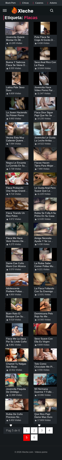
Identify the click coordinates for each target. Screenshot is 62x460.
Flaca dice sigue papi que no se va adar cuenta (44, 115)
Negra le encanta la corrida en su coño (16, 165)
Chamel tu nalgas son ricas (16, 365)
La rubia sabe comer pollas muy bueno (44, 266)
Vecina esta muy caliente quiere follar (15, 140)
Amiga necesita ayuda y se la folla (42, 241)
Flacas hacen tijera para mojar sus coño (43, 165)
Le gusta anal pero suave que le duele (45, 190)
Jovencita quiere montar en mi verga (15, 40)
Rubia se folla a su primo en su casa (45, 214)
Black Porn (11, 3)
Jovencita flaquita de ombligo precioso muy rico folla (16, 393)
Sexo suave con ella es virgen (43, 340)
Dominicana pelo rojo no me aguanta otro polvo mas (45, 318)
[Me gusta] (11, 425)
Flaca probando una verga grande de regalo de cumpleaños (16, 192)
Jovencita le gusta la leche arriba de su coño (44, 140)
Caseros (39, 3)
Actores (53, 3)
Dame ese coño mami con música (16, 265)
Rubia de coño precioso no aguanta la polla (15, 417)
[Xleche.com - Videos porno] (22, 10)
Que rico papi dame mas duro (43, 415)
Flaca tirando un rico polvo (15, 214)
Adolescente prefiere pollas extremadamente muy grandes (15, 293)
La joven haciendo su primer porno (16, 114)
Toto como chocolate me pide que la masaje (44, 366)
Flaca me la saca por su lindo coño (16, 340)
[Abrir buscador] (51, 10)
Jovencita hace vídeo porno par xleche (43, 90)
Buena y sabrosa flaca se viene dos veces (17, 65)
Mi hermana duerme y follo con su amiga (42, 392)
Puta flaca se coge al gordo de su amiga (44, 40)
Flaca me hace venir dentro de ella (14, 241)
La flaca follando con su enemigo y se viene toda (44, 291)
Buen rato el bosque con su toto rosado (14, 316)
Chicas (25, 3)
